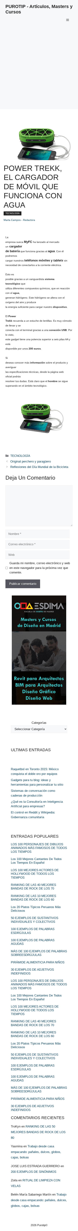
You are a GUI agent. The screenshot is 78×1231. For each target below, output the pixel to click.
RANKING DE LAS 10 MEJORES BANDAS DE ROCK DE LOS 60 (33, 897)
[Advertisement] (39, 70)
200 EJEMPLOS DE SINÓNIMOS (33, 1172)
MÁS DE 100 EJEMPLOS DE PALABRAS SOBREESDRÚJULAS (39, 953)
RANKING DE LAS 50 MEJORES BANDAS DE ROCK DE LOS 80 (38, 1132)
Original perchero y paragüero (30, 461)
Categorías (39, 722)
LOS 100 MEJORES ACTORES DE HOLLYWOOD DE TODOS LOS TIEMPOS (35, 873)
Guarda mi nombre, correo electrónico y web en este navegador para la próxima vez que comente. (39, 567)
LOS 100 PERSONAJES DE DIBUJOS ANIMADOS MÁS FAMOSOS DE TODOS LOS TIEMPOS (39, 848)
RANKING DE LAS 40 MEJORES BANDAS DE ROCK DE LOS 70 (33, 886)
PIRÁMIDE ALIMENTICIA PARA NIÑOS (37, 962)
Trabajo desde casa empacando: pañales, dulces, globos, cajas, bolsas (36, 1152)
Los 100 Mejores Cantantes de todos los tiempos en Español (36, 860)
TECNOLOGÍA (12, 213)
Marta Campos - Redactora (19, 220)
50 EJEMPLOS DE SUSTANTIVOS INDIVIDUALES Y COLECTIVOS (34, 919)
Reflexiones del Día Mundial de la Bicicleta (39, 467)
